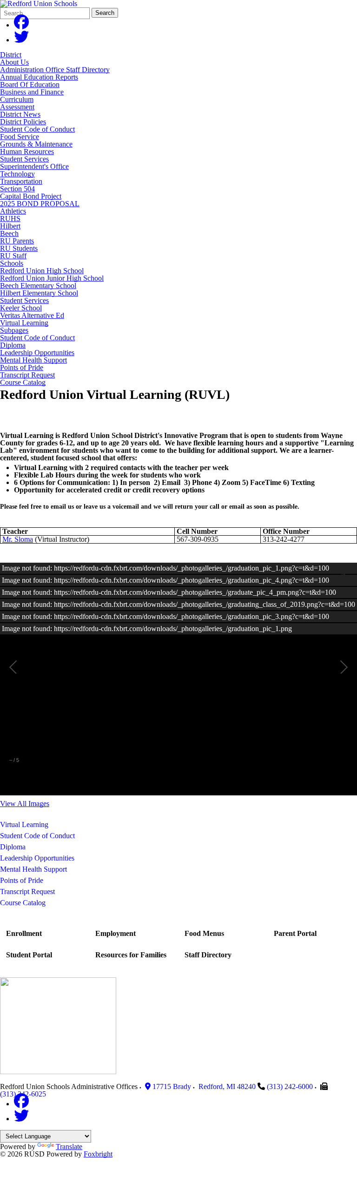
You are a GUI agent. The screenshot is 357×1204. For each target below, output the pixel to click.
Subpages (14, 330)
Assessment (17, 107)
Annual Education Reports (39, 77)
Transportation (21, 181)
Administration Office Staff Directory (55, 70)
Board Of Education (30, 84)
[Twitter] (21, 40)
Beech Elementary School (38, 285)
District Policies (23, 122)
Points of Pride (21, 367)
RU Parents (17, 241)
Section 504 (17, 189)
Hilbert (10, 226)
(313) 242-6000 (290, 1086)
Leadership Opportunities (37, 352)
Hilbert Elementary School (39, 293)
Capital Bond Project (30, 196)
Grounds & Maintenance (36, 144)
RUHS (10, 218)
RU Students (19, 248)
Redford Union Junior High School (52, 278)
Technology (17, 174)
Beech (9, 233)
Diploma (13, 345)
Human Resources (27, 151)
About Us (14, 62)
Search (104, 12)
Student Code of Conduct (37, 129)
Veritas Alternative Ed (32, 315)
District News (20, 114)
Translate (69, 1146)
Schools (11, 263)
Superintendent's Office (34, 166)
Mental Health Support (33, 360)
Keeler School (21, 308)
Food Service (19, 137)
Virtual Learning (24, 323)
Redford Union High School (42, 271)
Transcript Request (27, 375)
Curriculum (16, 99)
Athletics (13, 211)
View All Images (24, 803)
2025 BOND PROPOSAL (39, 204)
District (10, 55)
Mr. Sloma (17, 539)
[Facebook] (21, 25)
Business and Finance (32, 92)
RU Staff (13, 256)
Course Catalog (23, 382)
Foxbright (98, 1154)
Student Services (24, 159)
